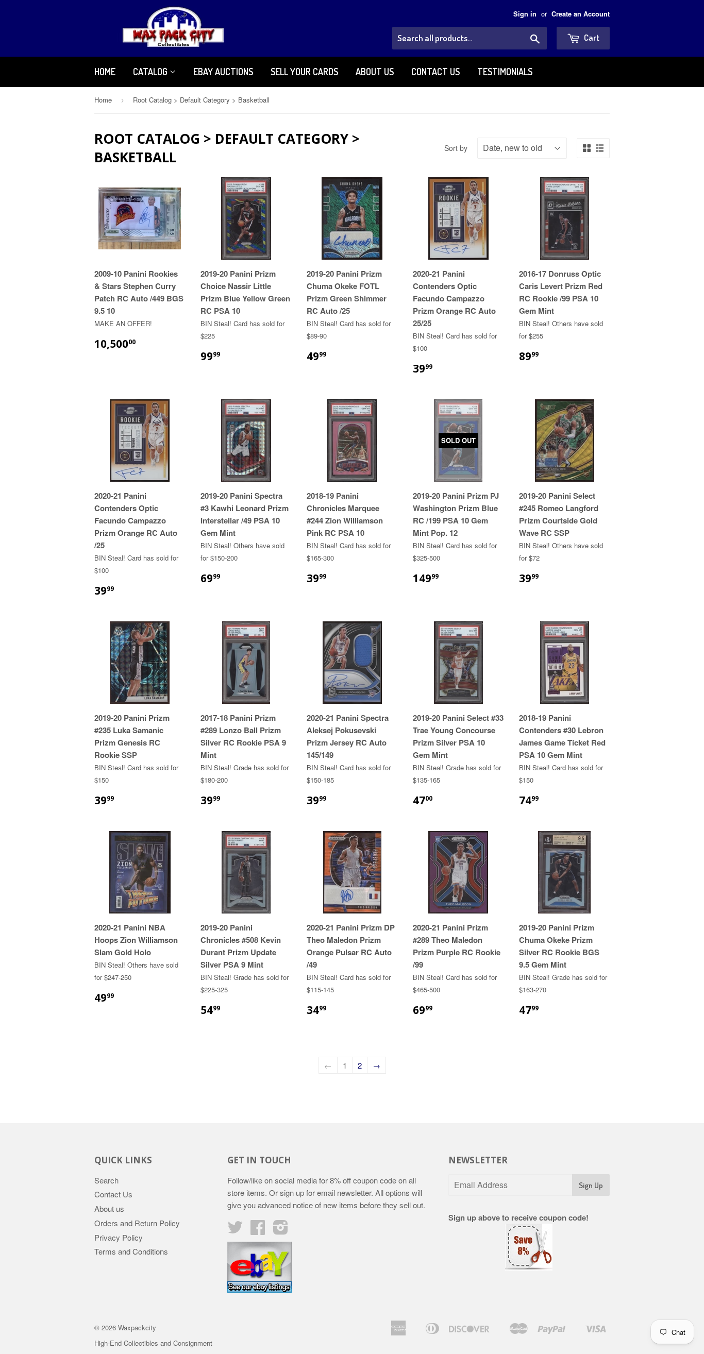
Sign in (525, 14)
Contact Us (435, 71)
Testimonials (504, 71)
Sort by (455, 148)
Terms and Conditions (131, 1251)
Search (106, 1180)
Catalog (151, 71)
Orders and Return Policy (137, 1222)
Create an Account (580, 14)
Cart (590, 37)
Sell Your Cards (304, 71)
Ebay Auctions (223, 71)
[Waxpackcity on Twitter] (235, 1230)
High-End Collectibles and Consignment (153, 1343)
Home (104, 71)
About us (375, 71)
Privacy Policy (118, 1237)
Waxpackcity (137, 1327)
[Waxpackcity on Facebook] (257, 1230)
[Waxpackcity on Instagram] (281, 1230)
